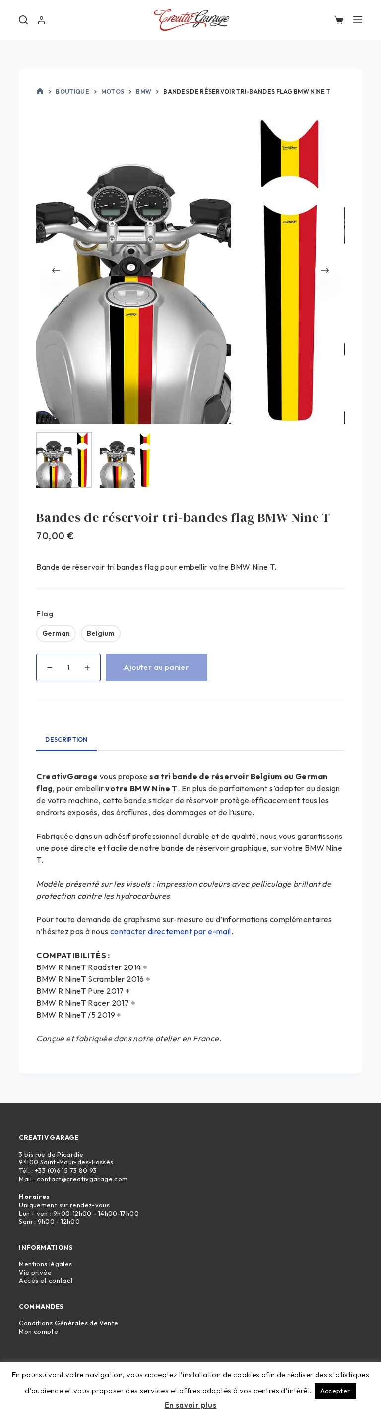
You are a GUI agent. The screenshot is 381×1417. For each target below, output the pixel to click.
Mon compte (38, 1331)
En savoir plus (191, 1405)
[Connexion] (41, 20)
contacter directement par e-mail (170, 931)
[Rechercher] (23, 19)
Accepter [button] (335, 1391)
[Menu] (357, 19)
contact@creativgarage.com (82, 1179)
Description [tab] (66, 739)
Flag (44, 613)
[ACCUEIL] (40, 92)
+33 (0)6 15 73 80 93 (66, 1170)
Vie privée (35, 1272)
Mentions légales (45, 1264)
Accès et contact (46, 1280)
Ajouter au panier (156, 667)
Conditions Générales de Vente (68, 1323)
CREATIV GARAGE (48, 1137)
